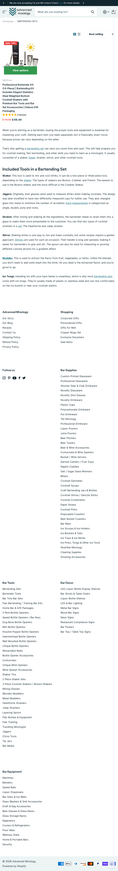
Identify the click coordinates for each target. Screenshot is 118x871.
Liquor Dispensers (12, 792)
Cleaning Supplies (71, 552)
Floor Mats (8, 830)
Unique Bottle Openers (15, 645)
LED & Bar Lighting (71, 603)
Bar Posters (67, 626)
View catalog (4, 11)
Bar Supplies (69, 370)
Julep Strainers (11, 707)
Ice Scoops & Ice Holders (75, 528)
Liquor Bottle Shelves (73, 598)
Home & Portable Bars (15, 839)
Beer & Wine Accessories (75, 447)
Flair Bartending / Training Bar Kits (22, 603)
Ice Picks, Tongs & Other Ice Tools (80, 542)
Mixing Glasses (11, 688)
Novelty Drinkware (71, 400)
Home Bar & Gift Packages (17, 607)
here (61, 3)
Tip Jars (7, 741)
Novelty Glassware (71, 390)
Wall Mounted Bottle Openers (19, 641)
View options (20, 70)
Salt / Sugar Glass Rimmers (76, 471)
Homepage (8, 21)
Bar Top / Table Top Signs (76, 631)
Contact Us (9, 332)
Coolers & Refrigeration (16, 825)
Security (7, 844)
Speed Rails (9, 787)
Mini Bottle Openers (13, 626)
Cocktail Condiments (73, 499)
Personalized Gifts (71, 322)
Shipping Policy (11, 337)
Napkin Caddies (70, 466)
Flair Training (9, 722)
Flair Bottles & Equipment (17, 717)
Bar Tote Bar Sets (12, 598)
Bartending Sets (11, 588)
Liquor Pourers (69, 428)
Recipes (7, 327)
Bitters (64, 476)
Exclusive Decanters (72, 337)
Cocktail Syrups (70, 485)
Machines (7, 777)
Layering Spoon (11, 712)
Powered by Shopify (14, 866)
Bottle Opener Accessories (17, 655)
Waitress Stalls (10, 834)
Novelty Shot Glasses (73, 395)
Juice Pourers (68, 433)
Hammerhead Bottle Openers (19, 636)
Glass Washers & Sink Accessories (22, 801)
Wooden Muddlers (13, 693)
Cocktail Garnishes (71, 480)
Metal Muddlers (11, 698)
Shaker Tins (9, 674)
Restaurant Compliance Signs (78, 622)
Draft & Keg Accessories (16, 806)
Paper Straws (68, 504)
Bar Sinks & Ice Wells (14, 796)
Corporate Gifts (70, 318)
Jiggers (6, 731)
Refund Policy (10, 342)
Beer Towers (68, 442)
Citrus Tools (9, 736)
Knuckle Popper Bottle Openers (20, 631)
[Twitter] (24, 378)
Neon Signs (67, 617)
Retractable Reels (12, 650)
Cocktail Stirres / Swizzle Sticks (79, 495)
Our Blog (7, 322)
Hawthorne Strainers (14, 702)
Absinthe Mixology (71, 547)
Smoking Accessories (73, 556)
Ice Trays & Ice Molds (73, 537)
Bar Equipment (12, 771)
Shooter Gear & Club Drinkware (79, 385)
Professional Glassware (74, 381)
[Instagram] (4, 378)
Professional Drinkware (74, 423)
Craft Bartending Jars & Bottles (79, 490)
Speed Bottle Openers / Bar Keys (21, 617)
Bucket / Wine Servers (73, 457)
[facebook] (19, 378)
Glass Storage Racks (14, 815)
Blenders (7, 782)
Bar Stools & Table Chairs (75, 593)
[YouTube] (14, 378)
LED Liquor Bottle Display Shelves (80, 588)
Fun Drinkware (69, 414)
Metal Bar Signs (70, 607)
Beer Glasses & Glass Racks (18, 811)
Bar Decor (67, 583)
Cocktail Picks (69, 509)
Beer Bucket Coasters (73, 518)
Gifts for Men (68, 327)
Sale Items (67, 342)
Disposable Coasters (73, 514)
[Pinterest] (9, 378)
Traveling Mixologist (14, 726)
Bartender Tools (11, 593)
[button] (3, 3)
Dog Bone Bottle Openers (17, 622)
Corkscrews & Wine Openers (77, 452)
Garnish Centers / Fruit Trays (77, 461)
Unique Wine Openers (15, 665)
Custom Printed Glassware (76, 376)
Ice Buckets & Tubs (72, 533)
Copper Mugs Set (71, 332)
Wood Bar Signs (70, 612)
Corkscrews (9, 660)
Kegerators (8, 820)
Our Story (8, 318)
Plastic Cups (68, 404)
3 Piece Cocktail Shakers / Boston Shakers (27, 684)
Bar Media (8, 745)
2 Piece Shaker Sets (14, 679)
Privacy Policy (10, 346)
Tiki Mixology (68, 418)
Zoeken (92, 12)
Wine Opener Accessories (17, 669)
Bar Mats (66, 523)
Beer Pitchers (68, 438)
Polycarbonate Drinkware (75, 409)
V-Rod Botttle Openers (15, 612)
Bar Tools (8, 583)
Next (83, 3)
